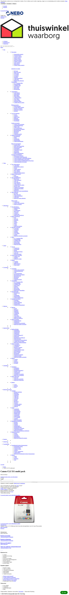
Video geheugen (14, 192)
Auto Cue (16, 181)
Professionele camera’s (19, 166)
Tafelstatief (16, 312)
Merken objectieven (15, 216)
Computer (13, 390)
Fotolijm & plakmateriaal (19, 305)
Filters (12, 237)
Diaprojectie (16, 152)
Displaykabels (17, 416)
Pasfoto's (5, 439)
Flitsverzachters (17, 106)
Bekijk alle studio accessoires (20, 357)
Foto (4, 49)
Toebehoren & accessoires (19, 323)
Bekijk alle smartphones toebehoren (21, 430)
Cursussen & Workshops (16, 154)
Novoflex (16, 363)
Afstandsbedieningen (18, 125)
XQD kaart (16, 73)
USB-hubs (16, 398)
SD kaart (16, 71)
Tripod (15, 308)
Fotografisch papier (18, 149)
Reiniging (16, 132)
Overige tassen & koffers (16, 255)
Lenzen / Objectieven (18, 451)
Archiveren (16, 151)
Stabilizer (16, 314)
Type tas (13, 246)
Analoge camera (17, 59)
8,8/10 (14, 581)
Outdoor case (17, 256)
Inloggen (5, 7)
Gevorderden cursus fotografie (20, 157)
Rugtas (15, 250)
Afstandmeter (17, 372)
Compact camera (17, 449)
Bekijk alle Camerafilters (19, 290)
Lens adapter (16, 233)
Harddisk (16, 77)
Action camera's (17, 169)
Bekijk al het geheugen (19, 80)
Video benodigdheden (16, 177)
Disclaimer (21, 591)
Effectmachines (17, 351)
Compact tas (16, 248)
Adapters (16, 418)
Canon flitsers (17, 92)
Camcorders (16, 165)
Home (4, 466)
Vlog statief (16, 315)
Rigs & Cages (17, 186)
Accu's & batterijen (15, 113)
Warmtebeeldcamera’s (18, 370)
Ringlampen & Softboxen (19, 337)
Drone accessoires (18, 204)
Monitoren (16, 393)
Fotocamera (13, 52)
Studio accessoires (15, 343)
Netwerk (16, 399)
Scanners (16, 434)
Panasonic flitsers (17, 101)
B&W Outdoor (17, 263)
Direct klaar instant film (19, 146)
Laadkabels (16, 409)
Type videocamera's (15, 164)
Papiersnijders (17, 303)
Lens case (16, 252)
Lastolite (16, 359)
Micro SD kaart (17, 72)
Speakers (16, 402)
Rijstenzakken (17, 140)
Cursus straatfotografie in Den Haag (21, 159)
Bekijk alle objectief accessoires (20, 235)
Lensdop (16, 231)
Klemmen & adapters (18, 354)
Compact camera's (18, 56)
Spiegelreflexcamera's (18, 54)
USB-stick (16, 396)
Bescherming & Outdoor (19, 129)
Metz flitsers (16, 95)
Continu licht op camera (19, 102)
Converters (16, 228)
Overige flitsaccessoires (19, 107)
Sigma (15, 221)
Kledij (15, 137)
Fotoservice (5, 43)
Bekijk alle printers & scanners (20, 438)
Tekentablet (16, 394)
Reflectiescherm (17, 338)
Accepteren (9, 3)
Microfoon (16, 401)
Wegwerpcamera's (18, 60)
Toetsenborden (17, 405)
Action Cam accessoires (19, 124)
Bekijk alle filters (17, 244)
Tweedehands (6, 444)
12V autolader (17, 417)
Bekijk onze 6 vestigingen (19, 483)
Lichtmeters (16, 346)
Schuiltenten (16, 138)
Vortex (15, 384)
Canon (15, 225)
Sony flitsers (16, 98)
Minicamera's (17, 64)
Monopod (16, 309)
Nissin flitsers (17, 96)
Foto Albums (17, 301)
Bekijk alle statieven (18, 318)
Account (5, 6)
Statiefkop (16, 311)
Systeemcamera (17, 447)
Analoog (16, 450)
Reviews (2, 528)
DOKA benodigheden (18, 153)
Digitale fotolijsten (18, 302)
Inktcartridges (17, 436)
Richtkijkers (16, 369)
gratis (17, 485)
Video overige (14, 200)
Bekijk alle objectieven (19, 215)
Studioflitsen (16, 330)
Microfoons (16, 131)
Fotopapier (16, 435)
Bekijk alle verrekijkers (19, 375)
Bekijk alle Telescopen (19, 380)
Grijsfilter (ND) (17, 85)
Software (16, 406)
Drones (15, 168)
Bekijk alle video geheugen (20, 198)
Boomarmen (16, 353)
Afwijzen (14, 3)
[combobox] (7, 46)
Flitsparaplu (16, 336)
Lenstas (15, 234)
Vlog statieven (17, 182)
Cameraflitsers (14, 91)
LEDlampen (16, 334)
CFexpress (16, 75)
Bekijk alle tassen (17, 254)
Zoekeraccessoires (18, 134)
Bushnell (16, 385)
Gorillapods (16, 313)
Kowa (15, 387)
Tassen (4, 245)
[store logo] (14, 15)
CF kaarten (16, 74)
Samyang (16, 218)
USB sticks (16, 79)
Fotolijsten (16, 300)
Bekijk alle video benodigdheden (21, 191)
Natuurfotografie (14, 291)
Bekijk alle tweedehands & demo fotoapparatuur (24, 453)
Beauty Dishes (17, 352)
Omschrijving (3, 524)
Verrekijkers (5, 365)
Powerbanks (16, 120)
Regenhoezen (17, 136)
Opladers (16, 115)
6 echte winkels (4, 489)
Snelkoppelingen (17, 320)
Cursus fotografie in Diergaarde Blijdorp (22, 158)
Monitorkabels (17, 412)
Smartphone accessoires (19, 428)
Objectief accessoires (15, 227)
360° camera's (17, 170)
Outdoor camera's (17, 61)
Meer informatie (4, 527)
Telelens (16, 209)
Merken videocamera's (16, 174)
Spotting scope (17, 371)
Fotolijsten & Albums (15, 298)
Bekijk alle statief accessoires (20, 324)
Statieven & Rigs (17, 317)
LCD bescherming (18, 128)
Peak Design (16, 265)
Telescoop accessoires (18, 378)
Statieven (5, 306)
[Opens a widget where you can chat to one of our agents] (64, 592)
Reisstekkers (16, 119)
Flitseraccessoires (15, 105)
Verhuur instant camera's (19, 65)
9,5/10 (12, 491)
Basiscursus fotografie (18, 155)
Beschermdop (17, 89)
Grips (15, 272)
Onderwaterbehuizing (18, 141)
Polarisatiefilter (17, 84)
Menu (2, 47)
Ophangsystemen (17, 355)
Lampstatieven (17, 345)
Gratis (2, 488)
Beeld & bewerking (7, 389)
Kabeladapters (17, 426)
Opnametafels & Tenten (19, 349)
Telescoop (16, 377)
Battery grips (16, 117)
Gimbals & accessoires (19, 187)
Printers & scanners (15, 432)
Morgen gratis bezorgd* (8, 576)
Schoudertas (16, 249)
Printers (15, 433)
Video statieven (17, 183)
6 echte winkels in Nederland (9, 577)
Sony (15, 175)
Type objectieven (15, 206)
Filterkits (16, 286)
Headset (15, 400)
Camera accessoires (15, 123)
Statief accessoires (15, 319)
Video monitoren (17, 180)
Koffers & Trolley (18, 258)
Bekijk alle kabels (18, 419)
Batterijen (16, 118)
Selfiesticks (16, 189)
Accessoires (5, 267)
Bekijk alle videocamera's (19, 172)
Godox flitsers (17, 100)
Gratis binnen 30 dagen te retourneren (11, 578)
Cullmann (16, 262)
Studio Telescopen (15, 376)
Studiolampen (17, 331)
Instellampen (16, 332)
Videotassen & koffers (18, 188)
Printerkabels (17, 410)
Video (4, 163)
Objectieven (5, 205)
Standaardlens (17, 208)
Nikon (15, 223)
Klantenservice (6, 42)
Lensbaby (16, 212)
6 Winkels (5, 41)
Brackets (16, 111)
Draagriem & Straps (18, 251)
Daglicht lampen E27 (18, 335)
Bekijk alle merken (18, 226)
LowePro (16, 261)
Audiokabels (16, 415)
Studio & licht (6, 328)
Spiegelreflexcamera (18, 446)
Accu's (15, 114)
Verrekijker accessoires (19, 374)
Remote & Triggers (18, 347)
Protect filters (17, 86)
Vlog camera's (17, 62)
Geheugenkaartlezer (18, 78)
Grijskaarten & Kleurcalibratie (20, 340)
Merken (13, 260)
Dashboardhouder (18, 427)
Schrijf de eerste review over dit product (9, 476)
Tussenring (16, 229)
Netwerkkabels (17, 411)
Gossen (15, 360)
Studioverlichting (15, 329)
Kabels (12, 407)
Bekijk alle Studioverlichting (20, 342)
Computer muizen (18, 404)
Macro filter (16, 88)
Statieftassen (16, 322)
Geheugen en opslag (15, 68)
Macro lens (16, 211)
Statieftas (16, 257)
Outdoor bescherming (16, 135)
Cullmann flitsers (17, 97)
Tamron (15, 222)
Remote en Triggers (18, 108)
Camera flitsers (17, 452)
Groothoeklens (17, 210)
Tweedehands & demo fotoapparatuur (19, 445)
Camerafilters (14, 81)
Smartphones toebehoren (16, 421)
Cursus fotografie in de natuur (20, 162)
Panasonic (16, 176)
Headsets (16, 423)
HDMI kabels (17, 413)
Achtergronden (17, 348)
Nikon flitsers (17, 94)
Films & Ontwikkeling (16, 143)
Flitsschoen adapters (18, 109)
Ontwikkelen (17, 148)
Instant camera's (17, 58)
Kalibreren (16, 395)
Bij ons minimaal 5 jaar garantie (10, 579)
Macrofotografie (17, 130)
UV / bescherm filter (18, 83)
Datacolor (16, 362)
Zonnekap (16, 232)
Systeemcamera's (17, 55)
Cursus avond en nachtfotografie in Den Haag (24, 160)
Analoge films (17, 145)
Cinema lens (16, 202)
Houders (16, 422)
